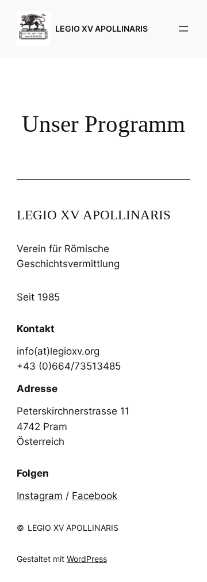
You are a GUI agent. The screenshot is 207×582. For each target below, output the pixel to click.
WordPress (87, 559)
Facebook (94, 495)
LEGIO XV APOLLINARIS (101, 28)
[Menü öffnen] (183, 29)
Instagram (40, 495)
